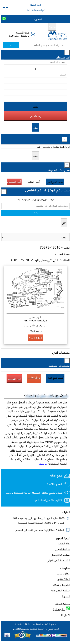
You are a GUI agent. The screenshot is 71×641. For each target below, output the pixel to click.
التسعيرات (37, 19)
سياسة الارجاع (62, 548)
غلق (64, 222)
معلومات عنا (63, 573)
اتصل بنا (65, 614)
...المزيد (43, 463)
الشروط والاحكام (61, 584)
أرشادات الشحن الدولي (58, 560)
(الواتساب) (59, 609)
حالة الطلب (64, 543)
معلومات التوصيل (60, 554)
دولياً (8, 492)
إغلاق (35, 127)
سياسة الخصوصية (60, 590)
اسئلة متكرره (63, 579)
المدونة (66, 595)
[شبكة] (4, 7)
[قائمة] (7, 7)
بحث (11, 45)
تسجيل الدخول (21, 27)
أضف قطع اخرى (55, 181)
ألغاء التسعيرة (14, 181)
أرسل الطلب (34, 181)
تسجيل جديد (37, 27)
